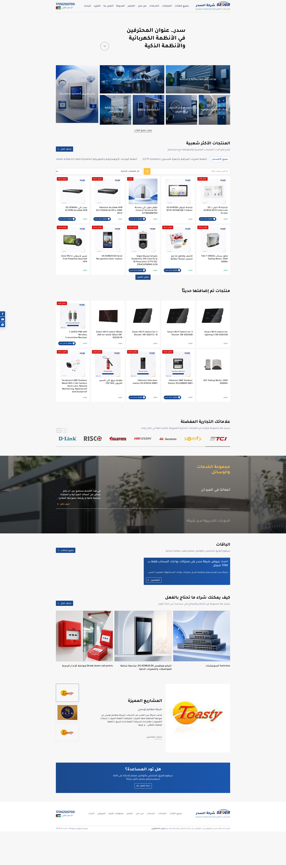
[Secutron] (168, 438)
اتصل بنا (108, 6)
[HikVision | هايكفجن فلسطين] (143, 438)
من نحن (142, 6)
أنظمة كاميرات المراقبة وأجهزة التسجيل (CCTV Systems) (174, 159)
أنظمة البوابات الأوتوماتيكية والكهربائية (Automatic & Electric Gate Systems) (93, 159)
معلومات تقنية (116, 814)
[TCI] (218, 438)
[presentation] (65, 430)
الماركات (167, 6)
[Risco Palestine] (93, 438)
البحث (87, 6)
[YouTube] (2, 319)
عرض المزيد (143, 277)
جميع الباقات (67, 550)
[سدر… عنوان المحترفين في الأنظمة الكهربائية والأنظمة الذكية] (105, 46)
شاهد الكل (66, 149)
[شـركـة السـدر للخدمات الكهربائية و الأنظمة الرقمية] (212, 6)
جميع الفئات (182, 6)
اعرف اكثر (65, 493)
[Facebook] (2, 314)
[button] (217, 446)
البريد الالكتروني (158, 829)
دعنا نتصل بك (143, 786)
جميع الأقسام (220, 159)
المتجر (131, 6)
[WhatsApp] (2, 324)
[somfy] (193, 438)
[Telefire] (118, 438)
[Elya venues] (67, 712)
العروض (101, 814)
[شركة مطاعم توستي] (67, 693)
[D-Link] (68, 438)
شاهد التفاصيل (154, 737)
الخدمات (154, 6)
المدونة (120, 6)
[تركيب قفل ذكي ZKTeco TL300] (67, 732)
